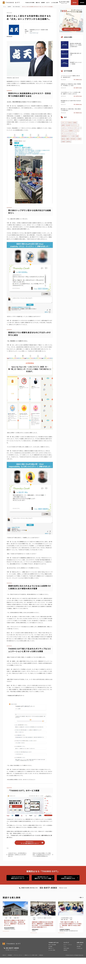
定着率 (77, 136)
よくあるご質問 (54, 2)
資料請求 (75, 2)
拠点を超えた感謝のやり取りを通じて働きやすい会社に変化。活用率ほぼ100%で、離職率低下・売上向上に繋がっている (14, 922)
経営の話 (63, 138)
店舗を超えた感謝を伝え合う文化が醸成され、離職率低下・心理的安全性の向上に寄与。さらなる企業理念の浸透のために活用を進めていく (42, 924)
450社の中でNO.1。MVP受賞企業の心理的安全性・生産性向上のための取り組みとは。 (17, 854)
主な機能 (50, 946)
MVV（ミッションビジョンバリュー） (68, 133)
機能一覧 (38, 2)
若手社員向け (73, 138)
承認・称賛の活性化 (16, 6)
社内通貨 (63, 141)
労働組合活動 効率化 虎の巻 (75, 54)
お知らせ (4, 955)
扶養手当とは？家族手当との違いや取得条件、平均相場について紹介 (71, 84)
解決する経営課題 (52, 944)
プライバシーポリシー (18, 955)
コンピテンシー (64, 128)
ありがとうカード (75, 125)
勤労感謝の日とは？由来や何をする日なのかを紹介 (71, 101)
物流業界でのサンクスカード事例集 (76, 63)
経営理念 (75, 122)
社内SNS (70, 122)
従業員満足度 (64, 136)
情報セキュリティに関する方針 (31, 955)
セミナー (48, 2)
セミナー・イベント (68, 944)
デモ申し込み (79, 948)
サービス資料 (79, 944)
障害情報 (10, 955)
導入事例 (68, 125)
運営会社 (41, 955)
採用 (73, 136)
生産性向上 (69, 141)
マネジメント (71, 128)
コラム (65, 946)
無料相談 (82, 2)
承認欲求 (71, 130)
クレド (69, 136)
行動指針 (79, 138)
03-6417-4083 (65, 1)
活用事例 (43, 2)
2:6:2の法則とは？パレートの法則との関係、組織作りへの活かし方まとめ (70, 93)
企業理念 (63, 125)
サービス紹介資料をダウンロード (30, 842)
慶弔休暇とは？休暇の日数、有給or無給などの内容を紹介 (71, 109)
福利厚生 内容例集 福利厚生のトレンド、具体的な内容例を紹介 (76, 45)
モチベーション (64, 130)
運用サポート (51, 948)
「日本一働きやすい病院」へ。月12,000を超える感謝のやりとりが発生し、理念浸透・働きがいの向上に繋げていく (71, 924)
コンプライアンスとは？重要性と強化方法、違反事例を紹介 (70, 76)
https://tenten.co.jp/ (34, 32)
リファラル (76, 130)
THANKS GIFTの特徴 (29, 2)
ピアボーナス (64, 122)
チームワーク (78, 128)
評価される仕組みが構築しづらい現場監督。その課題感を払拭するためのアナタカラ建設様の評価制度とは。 (42, 854)
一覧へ (80, 897)
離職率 (68, 138)
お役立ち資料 (66, 948)
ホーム (4, 6)
